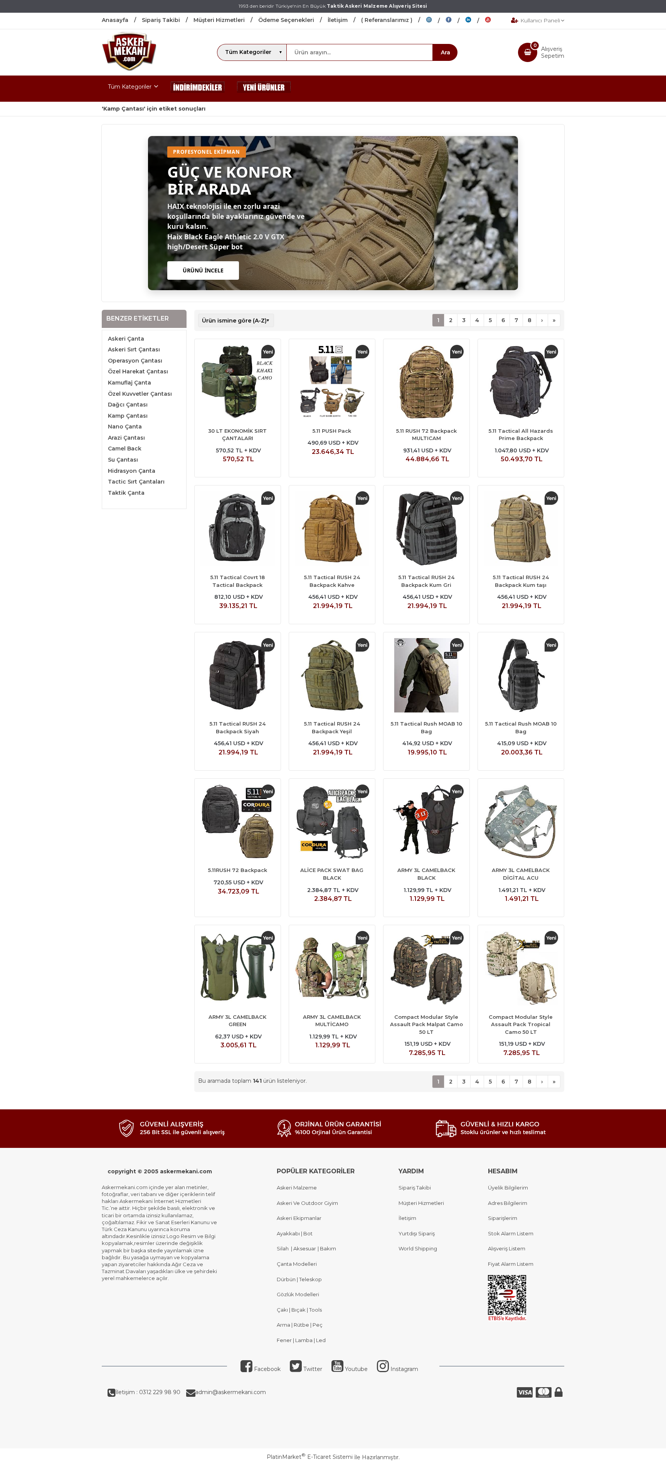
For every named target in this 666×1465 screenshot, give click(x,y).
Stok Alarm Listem (510, 1233)
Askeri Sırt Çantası (134, 349)
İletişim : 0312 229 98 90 (148, 1392)
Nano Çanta (125, 426)
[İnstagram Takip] (436, 21)
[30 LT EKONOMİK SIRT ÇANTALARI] (237, 383)
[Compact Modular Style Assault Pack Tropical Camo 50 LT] (521, 969)
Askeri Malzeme (297, 1187)
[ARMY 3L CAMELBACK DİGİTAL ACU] (521, 823)
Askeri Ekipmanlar (299, 1218)
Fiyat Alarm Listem (510, 1264)
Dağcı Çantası (128, 404)
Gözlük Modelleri (298, 1294)
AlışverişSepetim (552, 52)
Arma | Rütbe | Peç (300, 1325)
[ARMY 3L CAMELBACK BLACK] (426, 823)
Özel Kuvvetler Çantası (140, 393)
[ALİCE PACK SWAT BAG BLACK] (332, 823)
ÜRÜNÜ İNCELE (203, 270)
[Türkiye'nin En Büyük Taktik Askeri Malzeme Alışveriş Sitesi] (129, 68)
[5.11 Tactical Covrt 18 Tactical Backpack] (237, 529)
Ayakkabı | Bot (295, 1233)
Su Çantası (123, 459)
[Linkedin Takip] (475, 21)
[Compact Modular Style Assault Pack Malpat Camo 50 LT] (426, 969)
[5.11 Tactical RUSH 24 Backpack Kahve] (332, 529)
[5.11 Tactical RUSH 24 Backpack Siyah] (237, 676)
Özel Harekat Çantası (138, 371)
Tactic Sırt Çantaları (136, 481)
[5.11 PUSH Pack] (332, 383)
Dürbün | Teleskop (299, 1279)
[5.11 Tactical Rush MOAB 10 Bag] (426, 676)
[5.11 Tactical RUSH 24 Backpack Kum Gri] (426, 529)
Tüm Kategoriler (129, 86)
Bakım (327, 1248)
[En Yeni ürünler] (264, 89)
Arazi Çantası (126, 437)
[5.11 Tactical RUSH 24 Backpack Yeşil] (332, 676)
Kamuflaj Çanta (129, 382)
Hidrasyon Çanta (131, 470)
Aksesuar (304, 1248)
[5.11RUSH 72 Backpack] (237, 823)
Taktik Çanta (126, 492)
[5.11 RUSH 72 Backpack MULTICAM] (426, 383)
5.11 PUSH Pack (332, 431)
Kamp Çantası (128, 415)
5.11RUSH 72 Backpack (237, 870)
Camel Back (124, 448)
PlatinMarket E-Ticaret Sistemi (310, 1456)
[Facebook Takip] (455, 21)
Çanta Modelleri (297, 1264)
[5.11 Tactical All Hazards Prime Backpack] (521, 383)
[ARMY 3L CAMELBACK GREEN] (237, 969)
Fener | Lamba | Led (301, 1340)
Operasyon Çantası (135, 360)
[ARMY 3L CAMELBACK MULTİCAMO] (332, 969)
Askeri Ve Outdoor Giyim (307, 1203)
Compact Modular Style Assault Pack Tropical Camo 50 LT (521, 1024)
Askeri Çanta (126, 338)
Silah (284, 1248)
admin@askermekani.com (230, 1392)
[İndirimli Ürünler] (198, 89)
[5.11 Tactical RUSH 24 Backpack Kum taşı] (521, 529)
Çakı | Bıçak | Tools (299, 1310)
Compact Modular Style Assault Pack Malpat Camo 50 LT (426, 1024)
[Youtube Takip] (494, 21)
